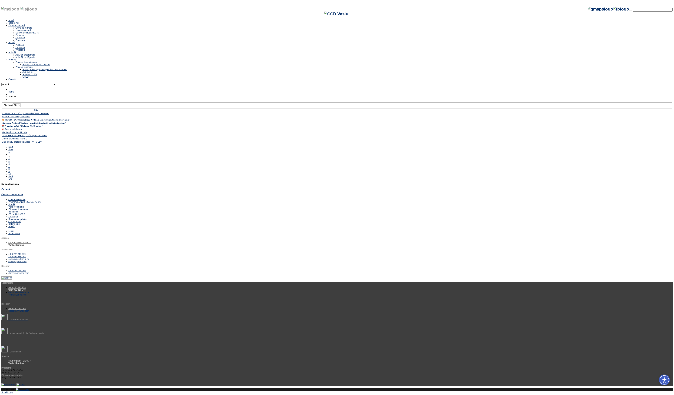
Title (36, 110)
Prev (10, 149)
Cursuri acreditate (12, 194)
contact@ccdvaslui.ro (18, 259)
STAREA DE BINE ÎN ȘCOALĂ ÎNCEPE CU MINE (25, 113)
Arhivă (11, 226)
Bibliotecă (13, 212)
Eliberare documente (18, 209)
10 (9, 174)
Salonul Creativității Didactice (16, 116)
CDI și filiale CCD (16, 214)
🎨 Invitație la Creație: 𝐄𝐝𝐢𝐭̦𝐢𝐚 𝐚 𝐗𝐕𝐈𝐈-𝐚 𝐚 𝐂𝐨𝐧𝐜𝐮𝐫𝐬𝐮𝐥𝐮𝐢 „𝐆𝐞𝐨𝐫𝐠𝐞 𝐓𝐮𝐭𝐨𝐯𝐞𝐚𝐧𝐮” (36, 120)
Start (10, 147)
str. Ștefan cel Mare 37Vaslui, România (19, 243)
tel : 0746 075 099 (17, 270)
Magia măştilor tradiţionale (14, 132)
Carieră (5, 189)
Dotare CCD (14, 224)
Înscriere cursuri (16, 207)
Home (11, 92)
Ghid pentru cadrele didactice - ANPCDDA (22, 142)
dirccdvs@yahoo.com (18, 273)
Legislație (13, 216)
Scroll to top (7, 392)
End (10, 179)
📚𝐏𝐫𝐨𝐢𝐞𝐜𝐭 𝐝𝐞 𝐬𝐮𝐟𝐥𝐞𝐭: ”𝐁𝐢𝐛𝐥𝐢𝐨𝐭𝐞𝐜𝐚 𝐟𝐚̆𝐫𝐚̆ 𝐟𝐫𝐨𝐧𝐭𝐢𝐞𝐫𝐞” (22, 126)
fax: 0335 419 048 (17, 256)
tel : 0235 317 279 (17, 254)
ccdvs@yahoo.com (17, 261)
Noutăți (11, 204)
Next (10, 176)
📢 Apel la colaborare (12, 129)
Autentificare (14, 233)
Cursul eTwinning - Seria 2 (14, 139)
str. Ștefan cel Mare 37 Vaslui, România (19, 362)
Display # (8, 105)
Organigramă (14, 221)
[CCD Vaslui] (337, 14)
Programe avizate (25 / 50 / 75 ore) (24, 202)
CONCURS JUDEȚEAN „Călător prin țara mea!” (24, 135)
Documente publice (17, 219)
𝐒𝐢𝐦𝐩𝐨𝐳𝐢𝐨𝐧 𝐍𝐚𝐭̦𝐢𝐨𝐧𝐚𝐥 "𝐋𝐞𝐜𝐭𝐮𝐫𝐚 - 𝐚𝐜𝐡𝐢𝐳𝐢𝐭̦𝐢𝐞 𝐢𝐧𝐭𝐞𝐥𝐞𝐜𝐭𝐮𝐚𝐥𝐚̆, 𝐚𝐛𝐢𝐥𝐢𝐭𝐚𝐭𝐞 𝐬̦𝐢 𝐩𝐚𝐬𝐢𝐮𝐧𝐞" (34, 123)
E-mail (11, 231)
